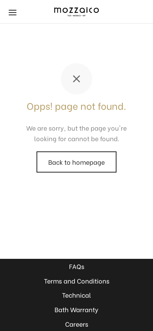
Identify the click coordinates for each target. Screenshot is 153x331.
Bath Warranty (76, 309)
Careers (76, 323)
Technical (76, 294)
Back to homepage (76, 161)
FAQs (76, 266)
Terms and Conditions (76, 280)
